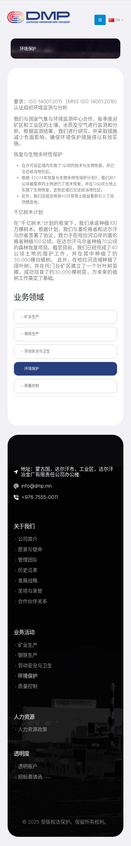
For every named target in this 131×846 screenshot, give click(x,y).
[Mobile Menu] (100, 20)
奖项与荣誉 (30, 591)
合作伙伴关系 (32, 601)
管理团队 (27, 560)
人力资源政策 (32, 729)
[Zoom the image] (39, 13)
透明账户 (27, 766)
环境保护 (31, 368)
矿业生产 (31, 316)
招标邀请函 (30, 777)
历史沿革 (27, 570)
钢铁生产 (31, 333)
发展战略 (27, 580)
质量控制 (31, 385)
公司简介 (27, 539)
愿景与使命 (30, 549)
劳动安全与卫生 (37, 351)
